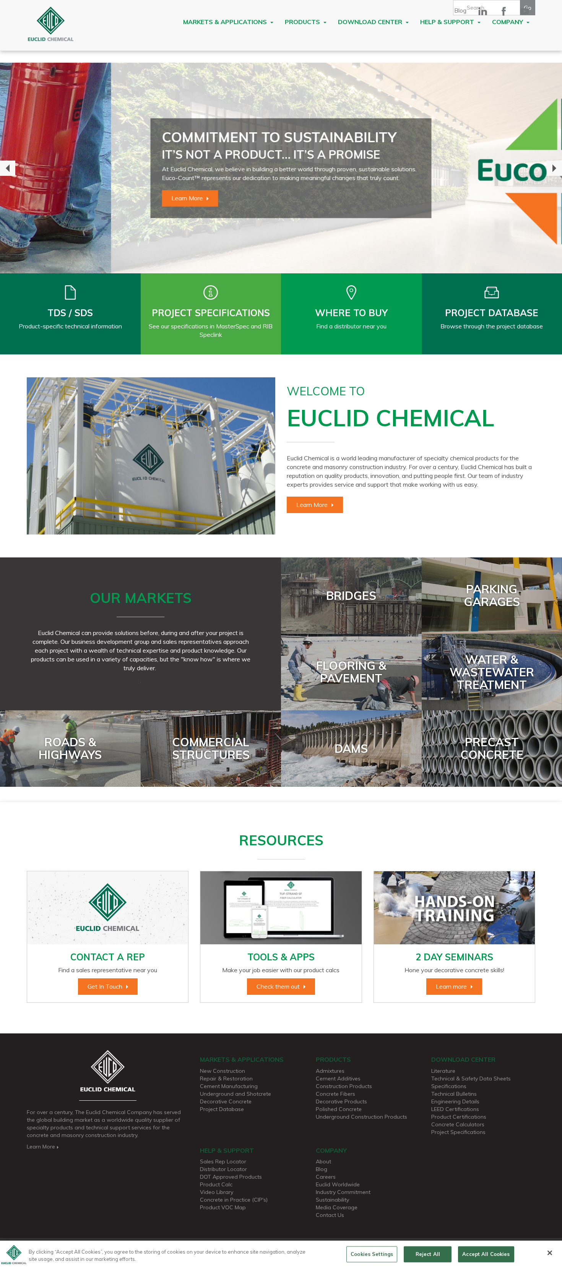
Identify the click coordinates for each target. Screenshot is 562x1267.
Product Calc (216, 1184)
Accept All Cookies (486, 1254)
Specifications (448, 1086)
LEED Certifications (455, 1109)
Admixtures (330, 1070)
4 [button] (264, 260)
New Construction (222, 1070)
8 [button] (309, 260)
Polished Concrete (339, 1109)
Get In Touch (105, 986)
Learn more (451, 986)
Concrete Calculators (457, 1124)
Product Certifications (458, 1116)
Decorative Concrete (226, 1101)
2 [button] (241, 260)
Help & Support (448, 22)
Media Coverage (336, 1207)
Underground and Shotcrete (235, 1093)
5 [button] (275, 260)
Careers (326, 1176)
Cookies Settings (372, 1254)
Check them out (278, 986)
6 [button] (287, 260)
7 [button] (298, 260)
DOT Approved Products (231, 1176)
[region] (281, 1254)
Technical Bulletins (454, 1093)
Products (303, 22)
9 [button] (321, 260)
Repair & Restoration (226, 1078)
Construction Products (344, 1086)
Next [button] (554, 168)
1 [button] (229, 260)
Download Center (371, 22)
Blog (460, 10)
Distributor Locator (223, 1169)
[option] (281, 168)
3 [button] (252, 260)
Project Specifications (458, 1132)
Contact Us (330, 1215)
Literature (443, 1070)
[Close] (549, 1252)
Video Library (216, 1192)
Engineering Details (455, 1101)
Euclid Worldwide (338, 1184)
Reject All (428, 1254)
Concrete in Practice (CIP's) (234, 1199)
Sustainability (332, 1199)
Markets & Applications (225, 22)
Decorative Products (341, 1101)
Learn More (76, 198)
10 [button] (332, 260)
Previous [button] (7, 168)
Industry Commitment (343, 1192)
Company (508, 22)
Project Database (222, 1109)
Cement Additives (338, 1078)
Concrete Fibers (335, 1093)
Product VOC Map (223, 1207)
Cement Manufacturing (229, 1086)
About (323, 1161)
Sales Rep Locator (223, 1161)
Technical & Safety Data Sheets (471, 1078)
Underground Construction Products (361, 1116)
